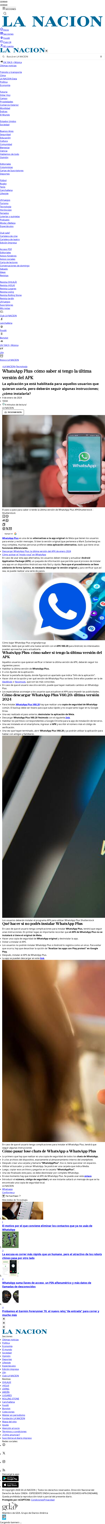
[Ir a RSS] (3, 1470)
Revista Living (7, 291)
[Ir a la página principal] (52, 25)
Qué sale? (5, 232)
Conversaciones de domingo (15, 265)
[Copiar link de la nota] (3, 525)
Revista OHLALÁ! (8, 282)
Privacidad (49, 1499)
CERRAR (3, 2)
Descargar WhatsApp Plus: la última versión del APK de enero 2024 (36, 551)
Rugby (3, 183)
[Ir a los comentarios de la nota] (7, 516)
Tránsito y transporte (11, 72)
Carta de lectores (9, 262)
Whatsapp (7, 1189)
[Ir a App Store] (10, 1486)
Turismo (4, 203)
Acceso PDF (6, 249)
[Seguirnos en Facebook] (3, 1445)
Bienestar (5, 147)
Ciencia (3, 150)
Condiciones (37, 1499)
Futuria (3, 91)
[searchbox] (51, 56)
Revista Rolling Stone (11, 295)
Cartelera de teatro (10, 239)
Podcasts (4, 219)
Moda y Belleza (7, 223)
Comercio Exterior (9, 104)
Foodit (6, 38)
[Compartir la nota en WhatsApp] (7, 520)
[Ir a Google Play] (10, 1480)
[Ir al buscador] (5, 13)
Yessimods (20, 681)
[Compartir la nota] (3, 520)
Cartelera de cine (9, 236)
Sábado (4, 268)
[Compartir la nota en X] (7, 529)
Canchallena (6, 190)
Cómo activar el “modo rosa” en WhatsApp (24, 554)
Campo (3, 98)
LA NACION (8, 366)
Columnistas (6, 167)
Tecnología (5, 206)
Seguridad (5, 134)
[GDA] (10, 1509)
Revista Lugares (8, 288)
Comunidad (6, 144)
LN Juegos (5, 200)
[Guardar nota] (3, 516)
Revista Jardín (7, 298)
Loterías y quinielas (10, 216)
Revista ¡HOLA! (7, 285)
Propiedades (6, 101)
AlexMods (7, 681)
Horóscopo (6, 209)
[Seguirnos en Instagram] (3, 1462)
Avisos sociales (7, 259)
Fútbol (3, 180)
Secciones (8, 34)
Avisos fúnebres (8, 255)
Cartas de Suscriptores (12, 170)
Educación (5, 137)
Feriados (4, 213)
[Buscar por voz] (101, 56)
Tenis (2, 186)
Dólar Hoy (5, 95)
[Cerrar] (46, 51)
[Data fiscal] (4, 1519)
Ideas (3, 272)
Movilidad (5, 108)
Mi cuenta (8, 46)
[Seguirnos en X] (3, 1453)
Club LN (7, 42)
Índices (3, 111)
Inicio (6, 29)
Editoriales (5, 163)
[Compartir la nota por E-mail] (10, 529)
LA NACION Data (8, 78)
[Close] (3, 1319)
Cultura (4, 141)
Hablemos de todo (9, 154)
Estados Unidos (8, 121)
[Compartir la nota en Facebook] (3, 529)
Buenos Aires (7, 131)
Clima (3, 75)
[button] (52, 205)
